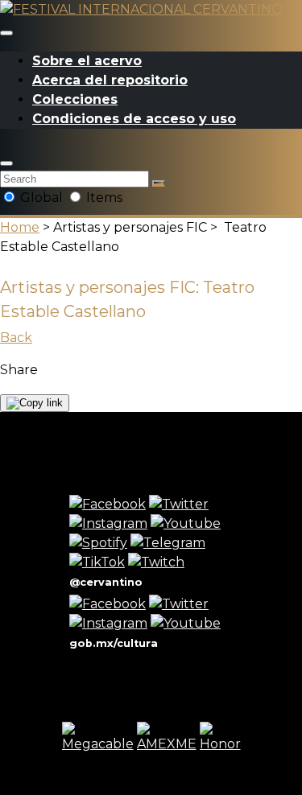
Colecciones (75, 99)
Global (41, 197)
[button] (6, 163)
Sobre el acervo (87, 60)
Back (16, 337)
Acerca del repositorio (110, 80)
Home (19, 227)
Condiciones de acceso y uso (134, 118)
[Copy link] (34, 403)
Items (102, 197)
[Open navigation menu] (6, 33)
